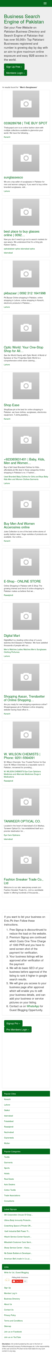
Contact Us (8, 1309)
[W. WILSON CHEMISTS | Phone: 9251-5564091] (26, 735)
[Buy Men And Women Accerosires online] (26, 504)
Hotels (6, 1173)
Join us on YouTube (12, 1337)
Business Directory (12, 1298)
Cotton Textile (10, 1190)
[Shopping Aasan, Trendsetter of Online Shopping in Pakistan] (26, 677)
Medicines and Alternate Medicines (18, 774)
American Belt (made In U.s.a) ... (18, 1258)
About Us (8, 1304)
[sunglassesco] (26, 158)
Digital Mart (12, 635)
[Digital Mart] (26, 616)
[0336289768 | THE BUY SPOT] (26, 104)
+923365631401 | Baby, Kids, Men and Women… (24, 461)
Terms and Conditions (13, 1320)
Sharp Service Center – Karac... (17, 1247)
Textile (7, 1157)
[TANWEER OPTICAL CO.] (26, 802)
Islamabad (8, 252)
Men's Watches (10, 649)
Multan (7, 1143)
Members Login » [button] (15, 72)
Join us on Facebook (13, 1331)
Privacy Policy (10, 1315)
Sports (7, 1168)
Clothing (7, 652)
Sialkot (7, 1110)
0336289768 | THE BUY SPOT (25, 123)
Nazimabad (9, 1132)
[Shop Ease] (26, 385)
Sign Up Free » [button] (14, 66)
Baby (46, 476)
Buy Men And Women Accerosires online (19, 525)
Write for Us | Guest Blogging (16, 1272)
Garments (34, 479)
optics (17, 248)
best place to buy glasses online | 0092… (21, 233)
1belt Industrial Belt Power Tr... (17, 1231)
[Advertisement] (26, 1060)
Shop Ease (11, 404)
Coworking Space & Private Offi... (18, 1225)
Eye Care (28, 771)
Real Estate (9, 1179)
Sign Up (7, 1287)
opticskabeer (9, 248)
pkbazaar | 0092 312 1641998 (25, 293)
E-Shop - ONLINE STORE (22, 581)
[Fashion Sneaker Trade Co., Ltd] (26, 860)
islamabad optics (28, 248)
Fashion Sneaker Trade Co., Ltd (23, 881)
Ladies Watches (24, 649)
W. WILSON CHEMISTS (14, 771)
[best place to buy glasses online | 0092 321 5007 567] (26, 212)
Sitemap (7, 1326)
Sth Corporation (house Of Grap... (18, 1214)
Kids (5, 479)
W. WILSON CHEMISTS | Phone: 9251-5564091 (22, 756)
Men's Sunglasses (38, 649)
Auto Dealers (9, 1184)
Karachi (7, 137)
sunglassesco (13, 177)
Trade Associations (12, 1195)
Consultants (9, 1201)
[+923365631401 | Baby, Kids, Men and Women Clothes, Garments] (26, 440)
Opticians (37, 771)
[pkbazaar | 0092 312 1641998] (26, 274)
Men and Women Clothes (18, 479)
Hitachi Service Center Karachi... (17, 1236)
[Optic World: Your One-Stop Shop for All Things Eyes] (26, 328)
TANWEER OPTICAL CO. (22, 821)
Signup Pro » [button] (13, 1023)
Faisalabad (8, 1121)
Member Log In (10, 1293)
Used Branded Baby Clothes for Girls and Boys (23, 476)
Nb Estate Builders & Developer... (18, 1253)
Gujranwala (9, 1137)
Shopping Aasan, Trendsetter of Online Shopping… (24, 698)
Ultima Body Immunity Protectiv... (18, 1220)
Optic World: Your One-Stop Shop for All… (23, 349)
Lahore (7, 191)
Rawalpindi (8, 595)
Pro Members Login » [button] (17, 1029)
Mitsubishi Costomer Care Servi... (18, 1242)
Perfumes (15, 652)
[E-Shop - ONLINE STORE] (26, 562)
